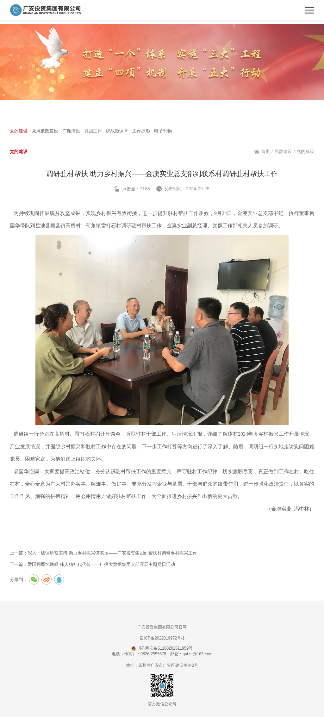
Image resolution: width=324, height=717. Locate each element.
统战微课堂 (117, 131)
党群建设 (283, 151)
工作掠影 (141, 131)
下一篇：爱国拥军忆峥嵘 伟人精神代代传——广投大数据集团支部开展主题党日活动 (92, 564)
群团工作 (93, 131)
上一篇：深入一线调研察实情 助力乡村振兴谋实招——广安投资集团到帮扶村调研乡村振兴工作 (103, 553)
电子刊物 (163, 131)
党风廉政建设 (45, 131)
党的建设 (19, 131)
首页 (265, 151)
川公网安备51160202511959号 (164, 648)
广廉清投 (71, 131)
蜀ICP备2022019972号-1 (162, 638)
